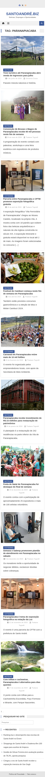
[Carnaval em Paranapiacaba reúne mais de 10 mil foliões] (22, 331)
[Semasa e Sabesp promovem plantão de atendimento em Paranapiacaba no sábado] (22, 527)
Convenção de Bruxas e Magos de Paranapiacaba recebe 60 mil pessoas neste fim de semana (21, 132)
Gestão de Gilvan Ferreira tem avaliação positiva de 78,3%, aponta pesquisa (23, 754)
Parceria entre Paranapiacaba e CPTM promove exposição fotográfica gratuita (21, 201)
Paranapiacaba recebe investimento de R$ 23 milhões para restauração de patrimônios (22, 421)
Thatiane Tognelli (32, 137)
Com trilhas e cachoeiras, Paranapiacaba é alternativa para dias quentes (21, 682)
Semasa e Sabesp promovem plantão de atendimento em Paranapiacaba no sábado (21, 553)
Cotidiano (8, 196)
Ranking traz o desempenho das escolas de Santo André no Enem (21, 737)
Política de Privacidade (16, 774)
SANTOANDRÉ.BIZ (22, 14)
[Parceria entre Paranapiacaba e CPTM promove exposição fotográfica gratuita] (22, 175)
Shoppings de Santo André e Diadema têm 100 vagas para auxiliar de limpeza (22, 745)
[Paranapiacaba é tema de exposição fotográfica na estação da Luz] (22, 593)
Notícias (8, 70)
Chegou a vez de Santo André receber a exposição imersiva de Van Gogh (19, 762)
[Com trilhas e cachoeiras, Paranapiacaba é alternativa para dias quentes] (22, 656)
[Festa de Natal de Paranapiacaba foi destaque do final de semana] (22, 461)
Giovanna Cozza (32, 78)
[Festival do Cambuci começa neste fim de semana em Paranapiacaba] (22, 268)
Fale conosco (31, 774)
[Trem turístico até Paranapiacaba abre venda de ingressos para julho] (22, 50)
